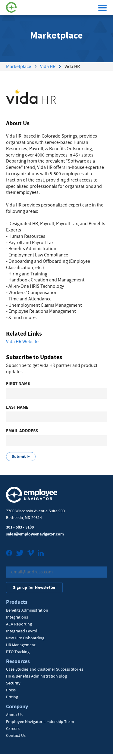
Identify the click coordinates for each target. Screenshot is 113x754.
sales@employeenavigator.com (35, 534)
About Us (14, 714)
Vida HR (47, 66)
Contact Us (16, 735)
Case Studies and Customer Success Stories (44, 669)
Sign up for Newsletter (34, 587)
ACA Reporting (19, 624)
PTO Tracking (18, 651)
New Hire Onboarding (25, 638)
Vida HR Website (22, 341)
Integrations (17, 617)
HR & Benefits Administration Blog (36, 676)
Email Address (22, 430)
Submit (19, 456)
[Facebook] (9, 553)
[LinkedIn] (41, 553)
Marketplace (18, 66)
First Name (18, 383)
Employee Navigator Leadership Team (40, 721)
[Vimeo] (30, 553)
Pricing (12, 697)
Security (13, 683)
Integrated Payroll (22, 631)
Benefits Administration (27, 610)
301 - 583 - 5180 (20, 527)
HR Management (21, 644)
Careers (13, 728)
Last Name (17, 407)
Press (11, 690)
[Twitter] (20, 553)
